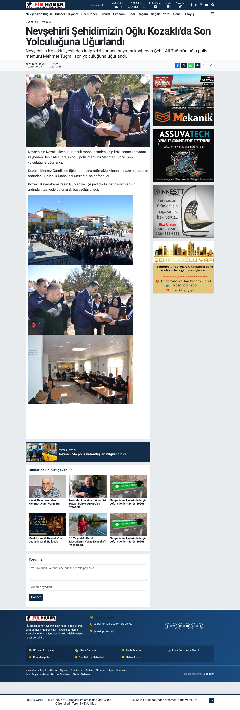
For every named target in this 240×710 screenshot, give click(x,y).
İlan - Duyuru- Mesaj (37, 674)
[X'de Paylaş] (184, 66)
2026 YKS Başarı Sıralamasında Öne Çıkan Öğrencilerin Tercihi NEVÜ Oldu (83, 701)
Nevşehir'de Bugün (39, 14)
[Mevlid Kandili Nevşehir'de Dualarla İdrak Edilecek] (47, 524)
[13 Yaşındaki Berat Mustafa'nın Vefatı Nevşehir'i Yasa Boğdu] (88, 524)
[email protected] (105, 617)
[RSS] (200, 626)
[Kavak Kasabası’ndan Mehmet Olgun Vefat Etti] (47, 486)
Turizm (105, 14)
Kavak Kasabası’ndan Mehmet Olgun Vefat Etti (44, 502)
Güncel (60, 14)
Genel (177, 14)
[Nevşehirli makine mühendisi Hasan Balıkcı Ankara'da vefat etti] (88, 486)
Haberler (32, 22)
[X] (174, 626)
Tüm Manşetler (41, 657)
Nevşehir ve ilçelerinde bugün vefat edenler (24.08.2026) (128, 502)
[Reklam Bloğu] (184, 100)
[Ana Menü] (212, 14)
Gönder (36, 597)
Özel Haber (89, 14)
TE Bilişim (208, 673)
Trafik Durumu (134, 650)
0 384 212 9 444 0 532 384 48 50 (113, 624)
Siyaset (73, 14)
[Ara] (212, 5)
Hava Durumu (88, 650)
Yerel (166, 14)
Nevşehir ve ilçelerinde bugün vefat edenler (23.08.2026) (128, 540)
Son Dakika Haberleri (91, 657)
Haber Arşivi (133, 657)
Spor (132, 14)
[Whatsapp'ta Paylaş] (191, 66)
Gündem (121, 670)
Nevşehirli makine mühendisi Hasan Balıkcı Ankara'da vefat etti (87, 504)
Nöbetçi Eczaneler (43, 650)
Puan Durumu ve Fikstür (186, 650)
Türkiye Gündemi (60, 674)
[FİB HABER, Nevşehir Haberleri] (45, 5)
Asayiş (189, 14)
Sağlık (155, 14)
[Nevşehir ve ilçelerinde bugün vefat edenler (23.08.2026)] (128, 524)
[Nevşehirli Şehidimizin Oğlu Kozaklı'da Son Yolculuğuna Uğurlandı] (88, 110)
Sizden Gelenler (82, 674)
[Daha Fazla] (197, 66)
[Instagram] (181, 626)
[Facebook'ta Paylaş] (177, 66)
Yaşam (143, 14)
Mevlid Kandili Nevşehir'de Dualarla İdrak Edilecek (45, 540)
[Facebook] (168, 626)
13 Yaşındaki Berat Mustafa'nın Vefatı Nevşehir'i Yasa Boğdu (87, 542)
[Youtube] (187, 626)
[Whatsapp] (194, 626)
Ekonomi (119, 14)
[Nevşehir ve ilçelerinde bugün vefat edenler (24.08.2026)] (128, 486)
